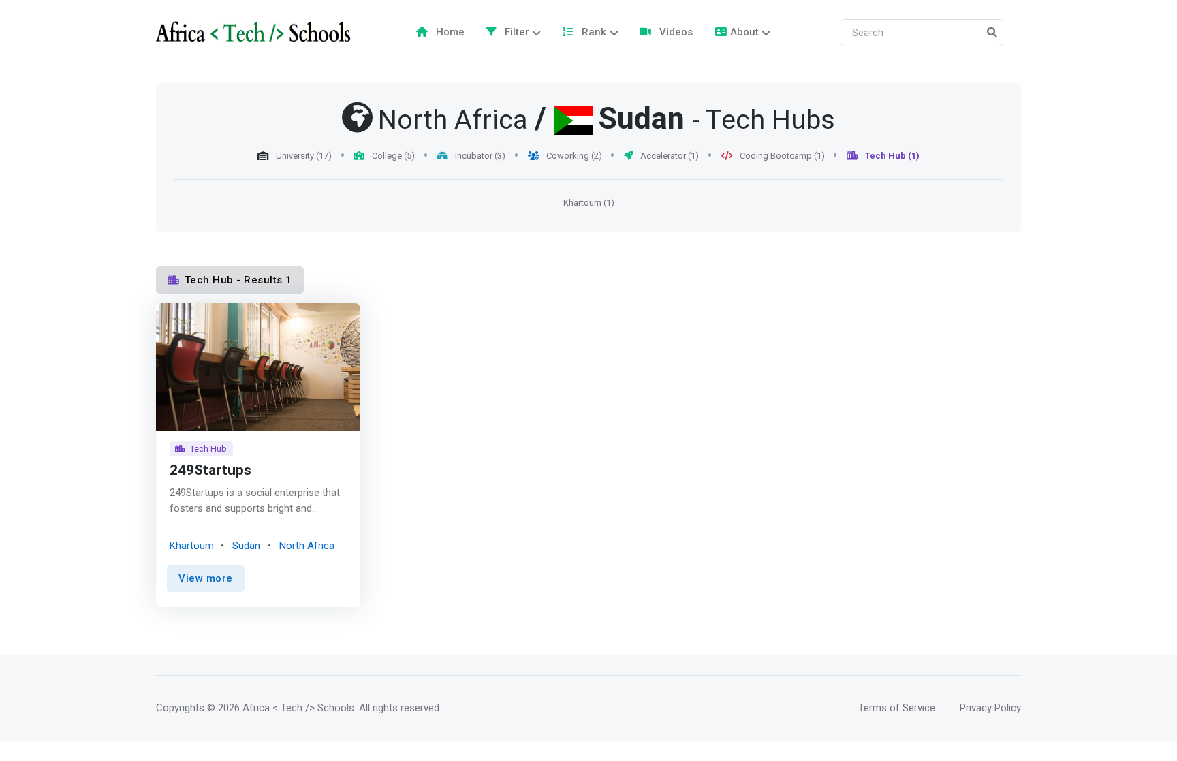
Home (449, 32)
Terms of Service (896, 708)
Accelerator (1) (668, 156)
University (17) (303, 156)
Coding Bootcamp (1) (781, 156)
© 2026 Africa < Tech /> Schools (280, 708)
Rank (592, 32)
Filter (515, 32)
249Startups (210, 470)
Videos (675, 32)
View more (205, 578)
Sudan (641, 119)
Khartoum (192, 546)
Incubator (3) (479, 156)
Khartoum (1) (588, 203)
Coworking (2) (573, 156)
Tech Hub (208, 449)
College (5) (392, 156)
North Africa (306, 546)
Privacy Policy (990, 708)
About (744, 32)
